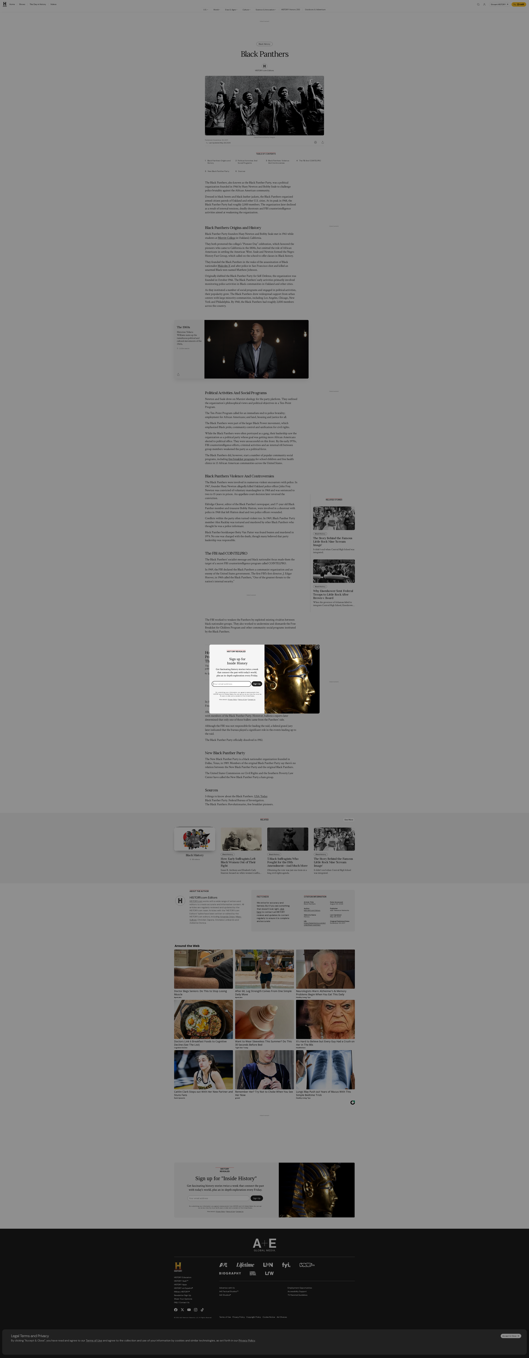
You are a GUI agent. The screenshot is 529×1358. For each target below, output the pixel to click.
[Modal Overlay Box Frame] (264, 679)
